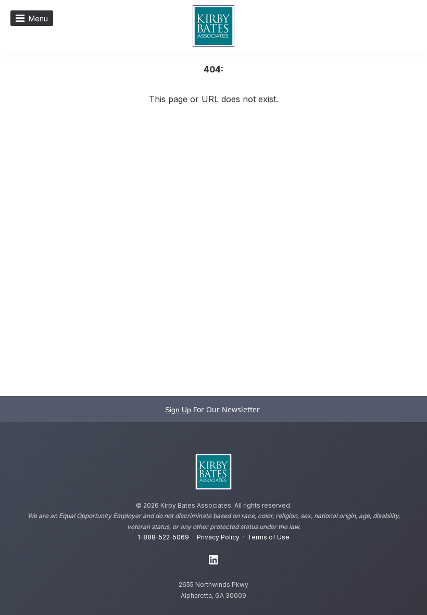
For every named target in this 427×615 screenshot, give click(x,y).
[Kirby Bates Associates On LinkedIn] (213, 560)
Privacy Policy (218, 537)
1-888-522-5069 (163, 537)
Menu (38, 18)
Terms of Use (268, 537)
